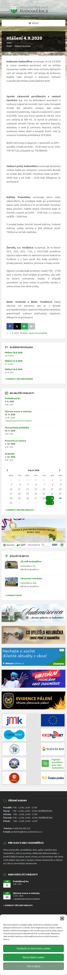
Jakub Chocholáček (37, 333)
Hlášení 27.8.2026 (13, 360)
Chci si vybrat (33, 966)
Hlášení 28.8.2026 (13, 352)
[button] (62, 918)
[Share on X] (17, 326)
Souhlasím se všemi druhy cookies (34, 948)
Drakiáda (10, 453)
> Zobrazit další (13, 595)
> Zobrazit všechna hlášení (19, 379)
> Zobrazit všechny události (19, 510)
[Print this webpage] (31, 326)
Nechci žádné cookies (33, 957)
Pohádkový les (12, 398)
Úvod (9, 46)
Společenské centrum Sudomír (19, 420)
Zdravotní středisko (31, 578)
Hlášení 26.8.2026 (13, 369)
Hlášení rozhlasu (22, 46)
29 (52, 498)
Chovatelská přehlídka (17, 427)
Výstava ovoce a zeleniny (18, 411)
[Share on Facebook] (10, 326)
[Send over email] (24, 326)
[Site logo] (28, 13)
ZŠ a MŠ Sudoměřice (30, 561)
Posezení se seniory (15, 440)
